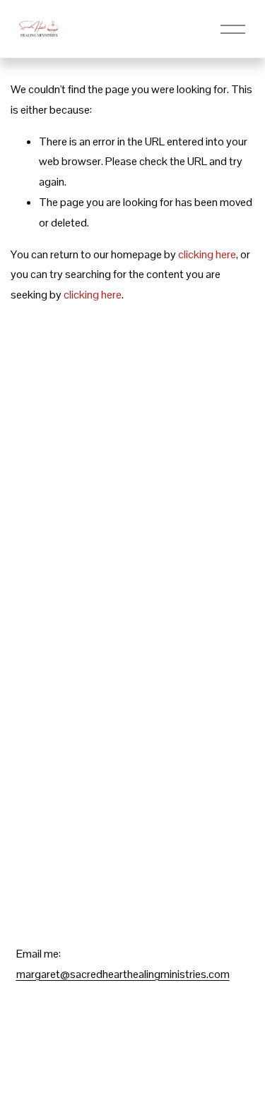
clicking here (207, 254)
